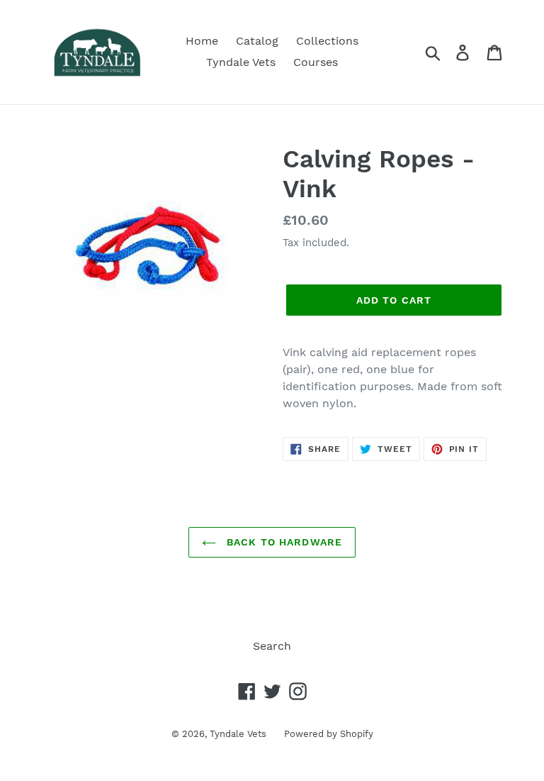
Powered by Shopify (328, 734)
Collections (327, 41)
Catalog (257, 41)
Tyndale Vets (241, 62)
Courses (315, 62)
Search (272, 646)
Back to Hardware (282, 542)
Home (202, 41)
